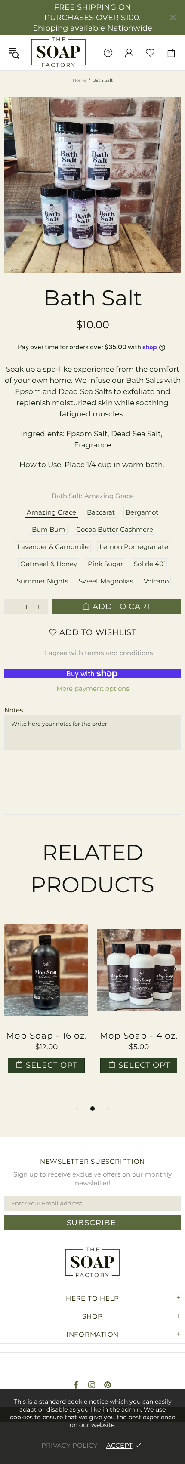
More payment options (92, 688)
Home (79, 80)
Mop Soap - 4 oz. (139, 1035)
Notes (13, 710)
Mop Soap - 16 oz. (46, 1035)
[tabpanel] (46, 1003)
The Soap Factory (58, 52)
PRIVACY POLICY (69, 1445)
